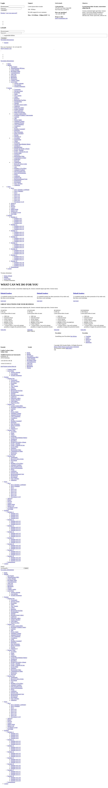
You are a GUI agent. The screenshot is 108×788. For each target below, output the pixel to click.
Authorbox (14, 480)
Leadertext (13, 471)
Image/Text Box (15, 402)
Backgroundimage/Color (17, 474)
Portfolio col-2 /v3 (16, 527)
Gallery (13, 387)
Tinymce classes (15, 381)
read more (3, 301)
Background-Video (16, 450)
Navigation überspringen (7, 39)
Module (6, 277)
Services (9, 501)
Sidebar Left (10, 506)
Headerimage (14, 475)
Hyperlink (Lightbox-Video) (18, 407)
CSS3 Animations (15, 416)
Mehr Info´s (69, 348)
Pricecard (13, 454)
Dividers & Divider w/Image (18, 442)
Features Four (11, 456)
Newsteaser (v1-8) (16, 497)
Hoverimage (14, 477)
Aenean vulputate (15, 372)
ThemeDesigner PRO (32, 357)
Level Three (7, 279)
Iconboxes (13, 436)
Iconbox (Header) (15, 399)
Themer (29, 368)
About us (9, 498)
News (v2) (13, 489)
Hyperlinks (14, 383)
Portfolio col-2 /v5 (16, 539)
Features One (11, 378)
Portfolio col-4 (14, 518)
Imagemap (13, 422)
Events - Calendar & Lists (18, 445)
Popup (12, 469)
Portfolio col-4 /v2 (16, 524)
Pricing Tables (14, 412)
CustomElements (31, 362)
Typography (14, 380)
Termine (88, 341)
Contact (6, 563)
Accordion (13, 431)
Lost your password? (11, 13)
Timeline (13, 393)
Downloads (14, 460)
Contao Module (31, 358)
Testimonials (14, 457)
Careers (9, 503)
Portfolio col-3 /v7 (16, 553)
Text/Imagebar (14, 392)
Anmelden (3, 10)
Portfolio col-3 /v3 (16, 528)
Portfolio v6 (10, 544)
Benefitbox (14, 440)
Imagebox (13, 389)
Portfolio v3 (10, 525)
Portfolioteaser (11, 562)
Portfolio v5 (10, 538)
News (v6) (13, 495)
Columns (13, 409)
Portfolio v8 (10, 556)
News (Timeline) (15, 486)
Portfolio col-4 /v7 (16, 554)
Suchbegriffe (4, 568)
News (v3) (13, 491)
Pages (5, 481)
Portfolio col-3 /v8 (16, 559)
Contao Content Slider (17, 406)
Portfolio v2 (10, 519)
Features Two (11, 404)
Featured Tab (14, 472)
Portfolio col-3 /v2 (16, 522)
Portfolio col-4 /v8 (16, 560)
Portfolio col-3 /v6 (16, 547)
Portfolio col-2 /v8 (16, 557)
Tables (12, 384)
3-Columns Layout (12, 507)
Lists (12, 462)
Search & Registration (17, 468)
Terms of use (65, 346)
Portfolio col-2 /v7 (16, 551)
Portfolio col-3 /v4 (16, 535)
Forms (12, 433)
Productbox (14, 453)
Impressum (88, 342)
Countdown (14, 418)
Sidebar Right (11, 504)
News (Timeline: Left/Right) (18, 484)
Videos (13, 434)
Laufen (87, 338)
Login (12, 419)
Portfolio (6, 510)
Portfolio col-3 (14, 516)
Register (3, 13)
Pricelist (13, 427)
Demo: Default (8, 276)
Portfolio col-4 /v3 (16, 530)
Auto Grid (29, 363)
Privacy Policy (58, 346)
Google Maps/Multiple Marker (19, 437)
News (9, 483)
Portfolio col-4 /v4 (16, 536)
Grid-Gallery (14, 401)
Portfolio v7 (10, 550)
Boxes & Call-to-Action (17, 459)
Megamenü (30, 366)
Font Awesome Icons (16, 466)
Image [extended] (15, 425)
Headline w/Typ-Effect (17, 463)
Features (6, 377)
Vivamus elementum (16, 375)
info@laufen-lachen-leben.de (8, 366)
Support (6, 42)
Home (28, 352)
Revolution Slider (31, 360)
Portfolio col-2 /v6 (16, 545)
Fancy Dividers (15, 478)
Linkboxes (13, 396)
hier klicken (73, 336)
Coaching (88, 336)
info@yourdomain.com (61, 18)
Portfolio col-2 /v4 (16, 533)
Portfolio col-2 (14, 515)
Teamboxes (14, 439)
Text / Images (14, 386)
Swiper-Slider (14, 447)
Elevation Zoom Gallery (17, 395)
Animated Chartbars (16, 465)
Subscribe (3, 329)
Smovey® (88, 339)
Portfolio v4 (10, 532)
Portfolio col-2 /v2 (16, 521)
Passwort (3, 8)
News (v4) (13, 492)
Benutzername (4, 6)
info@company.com (6, 48)
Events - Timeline (15, 443)
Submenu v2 (14, 428)
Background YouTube (17, 390)
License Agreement (74, 346)
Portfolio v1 (10, 512)
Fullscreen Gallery (16, 398)
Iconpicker (29, 365)
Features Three (11, 430)
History (9, 500)
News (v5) (13, 494)
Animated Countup (16, 413)
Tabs (12, 410)
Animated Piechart (16, 415)
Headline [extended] (16, 421)
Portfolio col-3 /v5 (16, 541)
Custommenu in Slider (17, 451)
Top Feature (30, 355)
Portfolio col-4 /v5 (16, 542)
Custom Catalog (11, 369)
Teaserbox (13, 448)
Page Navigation (15, 424)
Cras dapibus (14, 374)
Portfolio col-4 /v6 (16, 548)
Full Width (10, 509)
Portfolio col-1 (14, 513)
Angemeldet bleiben (9, 35)
